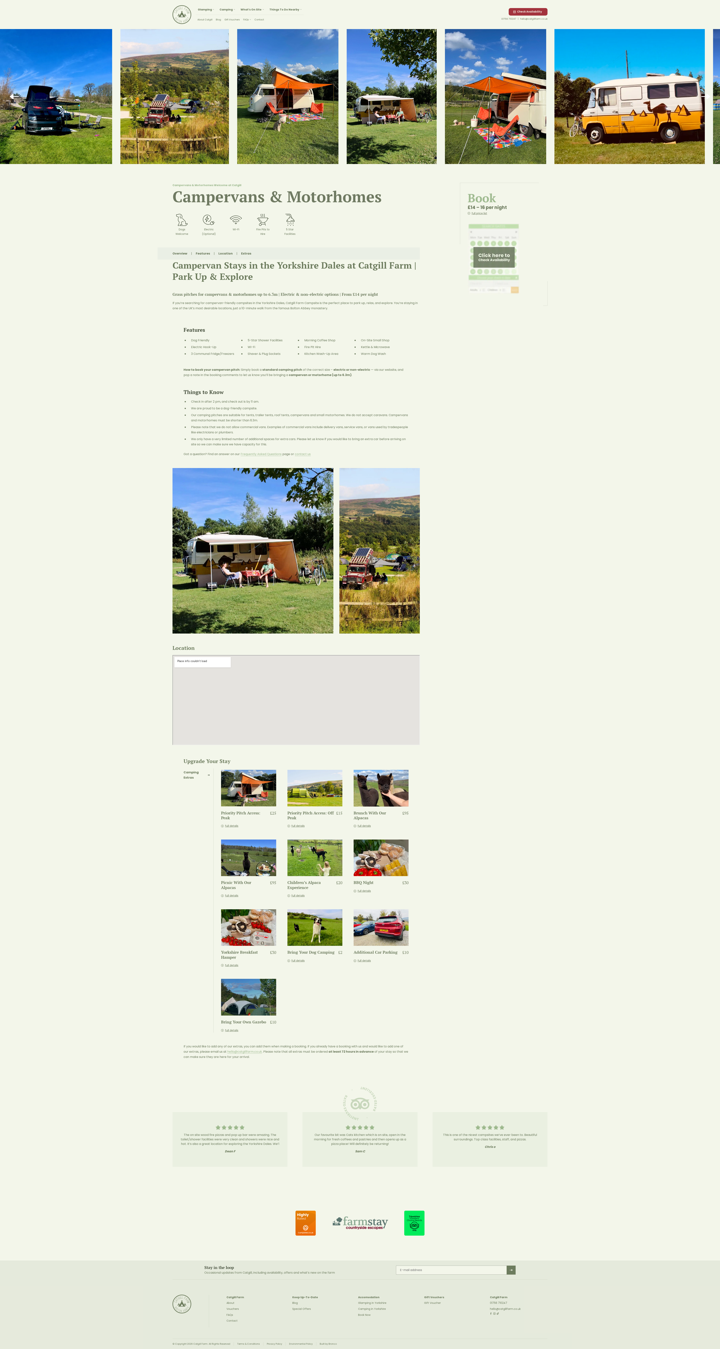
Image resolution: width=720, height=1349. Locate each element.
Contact (259, 19)
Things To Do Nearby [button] (284, 9)
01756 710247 (508, 18)
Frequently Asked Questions (261, 454)
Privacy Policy (274, 1343)
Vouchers (232, 1309)
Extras (246, 253)
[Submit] (511, 1270)
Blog (218, 19)
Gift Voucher (432, 1303)
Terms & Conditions (248, 1343)
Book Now (364, 1315)
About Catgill (204, 19)
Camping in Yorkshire (372, 1309)
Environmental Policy (301, 1343)
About (230, 1303)
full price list (479, 213)
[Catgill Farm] (181, 14)
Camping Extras (191, 775)
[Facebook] (491, 1313)
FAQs (229, 1315)
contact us (303, 454)
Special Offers (301, 1309)
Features (203, 253)
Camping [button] (226, 9)
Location (225, 253)
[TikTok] (498, 1313)
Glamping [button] (205, 9)
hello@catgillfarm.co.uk (534, 18)
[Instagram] (494, 1313)
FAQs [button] (246, 19)
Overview (179, 253)
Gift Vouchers (232, 19)
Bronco (332, 1343)
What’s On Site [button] (251, 9)
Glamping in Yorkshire (372, 1303)
